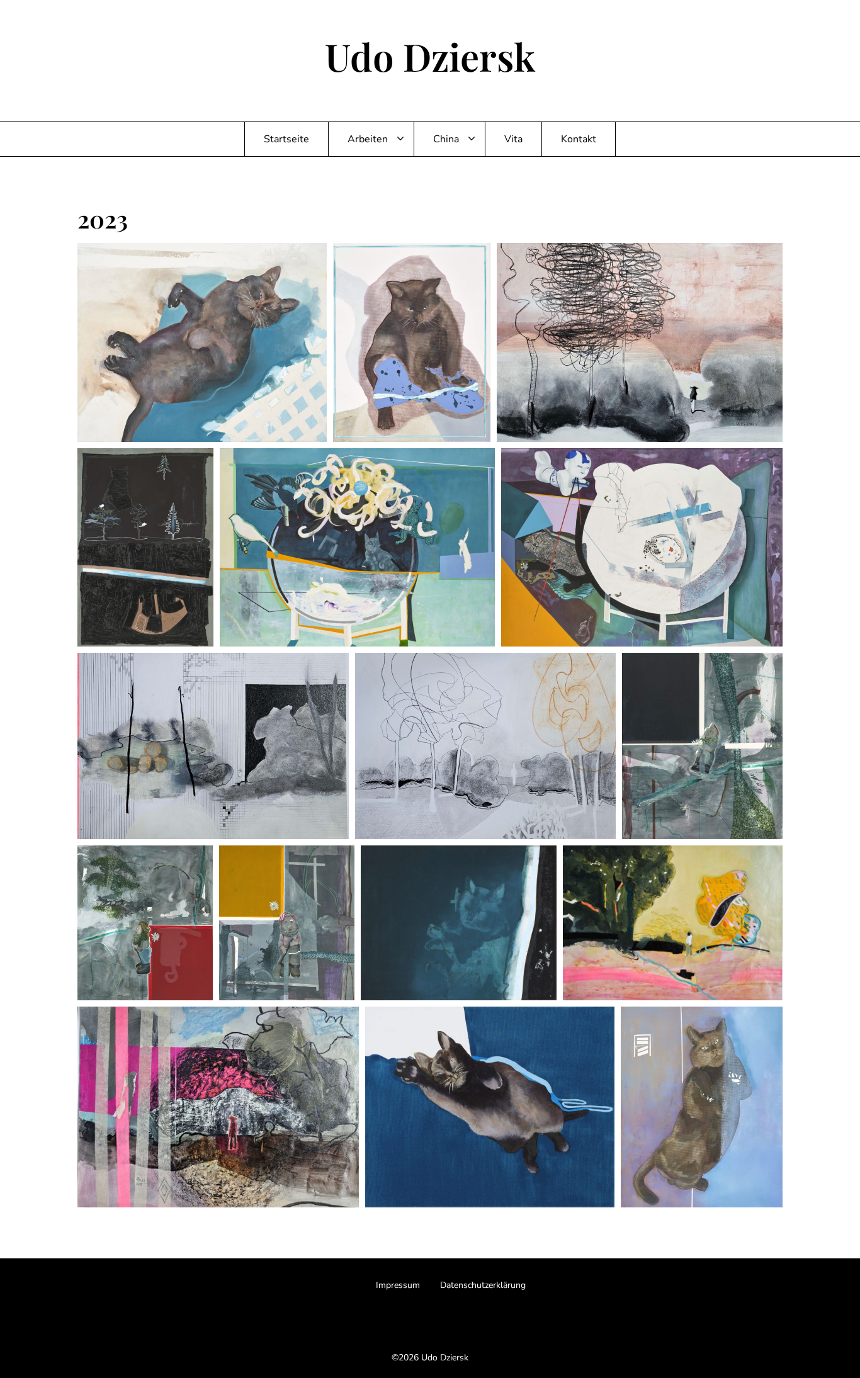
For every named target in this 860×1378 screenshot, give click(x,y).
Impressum (398, 1285)
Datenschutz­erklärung (483, 1285)
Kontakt (578, 139)
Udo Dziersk (430, 56)
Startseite (286, 139)
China (446, 139)
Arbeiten (368, 139)
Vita (513, 139)
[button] (202, 342)
